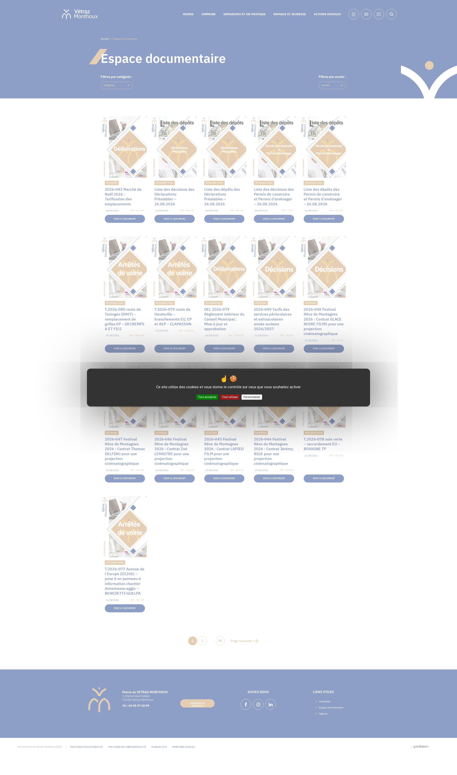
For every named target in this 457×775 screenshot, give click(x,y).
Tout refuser (230, 397)
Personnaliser (251, 397)
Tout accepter (207, 397)
